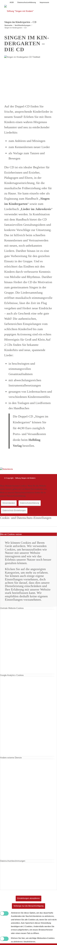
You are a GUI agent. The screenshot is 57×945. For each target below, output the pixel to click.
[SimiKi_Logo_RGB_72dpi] (23, 11)
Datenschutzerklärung (26, 2)
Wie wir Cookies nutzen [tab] (11, 534)
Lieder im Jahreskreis (36, 209)
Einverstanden (9, 503)
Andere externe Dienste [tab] (11, 757)
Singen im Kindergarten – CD (20, 22)
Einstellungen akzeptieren (28, 898)
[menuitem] (11, 2)
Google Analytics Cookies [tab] (12, 675)
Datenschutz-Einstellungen (14, 510)
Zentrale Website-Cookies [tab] (12, 608)
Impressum (44, 2)
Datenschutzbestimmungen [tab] (12, 861)
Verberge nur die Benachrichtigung (28, 906)
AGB (12, 2)
